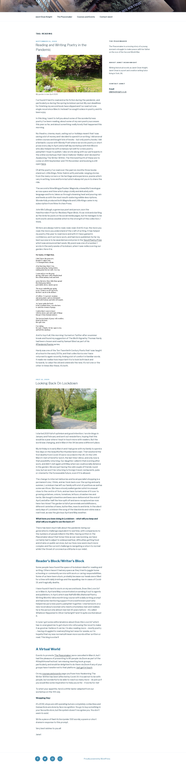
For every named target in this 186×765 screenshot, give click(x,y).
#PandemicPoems (45, 344)
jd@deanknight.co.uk (118, 92)
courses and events (51, 673)
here (43, 164)
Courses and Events (86, 17)
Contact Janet (106, 17)
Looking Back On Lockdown (57, 383)
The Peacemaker (64, 17)
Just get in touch (84, 667)
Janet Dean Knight (44, 17)
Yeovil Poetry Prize (93, 240)
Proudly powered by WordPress (97, 759)
